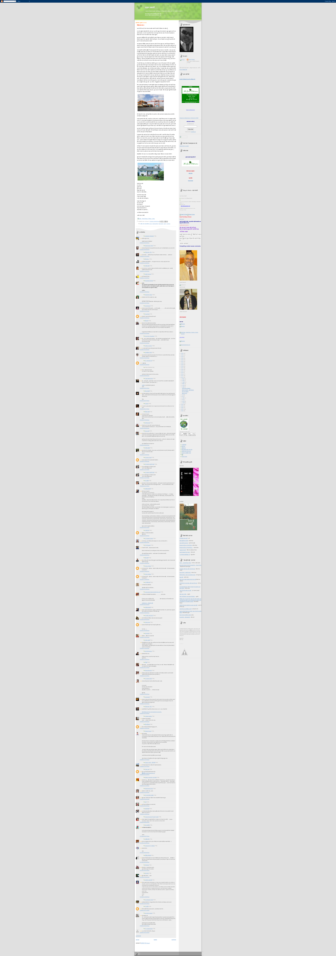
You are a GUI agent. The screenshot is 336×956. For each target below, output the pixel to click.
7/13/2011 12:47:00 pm (144, 766)
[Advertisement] (156, 947)
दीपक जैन (146, 320)
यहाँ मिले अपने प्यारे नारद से (186, 451)
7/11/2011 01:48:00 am (144, 317)
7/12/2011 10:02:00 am (144, 637)
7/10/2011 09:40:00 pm (144, 249)
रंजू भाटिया (146, 906)
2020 (182, 363)
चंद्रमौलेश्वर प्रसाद (148, 352)
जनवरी (183, 402)
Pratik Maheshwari (149, 378)
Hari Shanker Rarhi (149, 899)
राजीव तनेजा (147, 530)
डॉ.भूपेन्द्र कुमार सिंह (148, 880)
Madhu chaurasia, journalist (151, 777)
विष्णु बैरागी (146, 557)
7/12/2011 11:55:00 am (144, 648)
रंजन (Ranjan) (148, 545)
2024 (182, 356)
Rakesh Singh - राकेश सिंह (150, 762)
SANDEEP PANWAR (149, 236)
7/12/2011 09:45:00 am (144, 619)
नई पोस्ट (137, 939)
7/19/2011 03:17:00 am (144, 910)
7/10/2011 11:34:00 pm (144, 262)
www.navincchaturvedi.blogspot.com (152, 592)
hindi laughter (155, 223)
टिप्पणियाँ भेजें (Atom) (145, 943)
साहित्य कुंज (184, 447)
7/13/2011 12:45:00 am (144, 694)
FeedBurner (193, 131)
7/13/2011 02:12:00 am (144, 713)
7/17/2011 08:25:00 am (144, 852)
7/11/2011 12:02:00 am (144, 291)
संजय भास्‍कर (147, 633)
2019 (182, 364)
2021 (182, 361)
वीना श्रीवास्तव (147, 724)
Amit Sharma (147, 305)
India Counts (184, 456)
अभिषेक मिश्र (147, 839)
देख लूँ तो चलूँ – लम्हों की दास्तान (185, 572)
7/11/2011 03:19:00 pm (144, 535)
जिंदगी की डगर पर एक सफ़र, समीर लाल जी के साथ (188, 583)
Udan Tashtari (192, 59)
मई (182, 396)
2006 (182, 410)
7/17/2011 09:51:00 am (144, 870)
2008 (182, 407)
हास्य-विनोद (147, 223)
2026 (182, 353)
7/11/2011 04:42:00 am (144, 357)
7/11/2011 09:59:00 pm (144, 554)
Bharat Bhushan (148, 670)
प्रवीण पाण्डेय (147, 265)
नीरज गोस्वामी (147, 391)
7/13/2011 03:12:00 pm (144, 774)
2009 (182, 406)
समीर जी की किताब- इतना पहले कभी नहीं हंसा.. (187, 596)
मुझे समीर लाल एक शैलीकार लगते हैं (186, 608)
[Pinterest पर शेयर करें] (167, 221)
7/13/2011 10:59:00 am (144, 721)
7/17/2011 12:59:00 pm (144, 896)
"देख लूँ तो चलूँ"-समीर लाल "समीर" (185, 590)
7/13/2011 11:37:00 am (144, 759)
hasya (150, 223)
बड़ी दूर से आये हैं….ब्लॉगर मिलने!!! (188, 390)
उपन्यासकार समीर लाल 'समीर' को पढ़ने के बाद (187, 568)
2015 (182, 371)
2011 (182, 377)
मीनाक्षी (146, 662)
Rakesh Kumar (148, 731)
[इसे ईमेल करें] (160, 221)
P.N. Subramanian (149, 928)
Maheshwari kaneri (149, 788)
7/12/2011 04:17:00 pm (144, 667)
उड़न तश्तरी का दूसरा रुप (184, 542)
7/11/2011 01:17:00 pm (144, 485)
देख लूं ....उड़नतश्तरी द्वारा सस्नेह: (185, 562)
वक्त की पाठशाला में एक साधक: (185, 552)
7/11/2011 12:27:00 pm (144, 469)
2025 (182, 355)
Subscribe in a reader (184, 145)
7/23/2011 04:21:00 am (144, 932)
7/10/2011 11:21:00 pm (144, 256)
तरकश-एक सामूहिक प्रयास (186, 452)
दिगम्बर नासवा (147, 411)
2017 (182, 367)
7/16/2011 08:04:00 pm (144, 822)
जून (183, 394)
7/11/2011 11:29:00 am (144, 461)
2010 (182, 404)
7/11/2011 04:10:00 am (144, 349)
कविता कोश (190, 173)
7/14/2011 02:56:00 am (144, 799)
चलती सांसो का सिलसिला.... (186, 388)
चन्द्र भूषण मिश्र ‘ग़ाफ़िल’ (149, 795)
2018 (182, 366)
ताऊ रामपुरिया (147, 825)
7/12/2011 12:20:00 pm (144, 659)
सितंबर (183, 383)
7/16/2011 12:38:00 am (144, 814)
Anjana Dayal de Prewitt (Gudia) (152, 816)
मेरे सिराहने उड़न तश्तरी (184, 538)
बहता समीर (181, 577)
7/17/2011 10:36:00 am (144, 877)
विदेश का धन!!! (140, 25)
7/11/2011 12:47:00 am (144, 311)
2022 (182, 359)
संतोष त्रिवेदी (147, 808)
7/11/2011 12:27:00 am (144, 302)
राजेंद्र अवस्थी (147, 640)
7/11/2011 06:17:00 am (144, 408)
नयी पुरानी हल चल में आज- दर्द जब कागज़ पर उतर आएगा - (152, 711)
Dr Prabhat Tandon (149, 538)
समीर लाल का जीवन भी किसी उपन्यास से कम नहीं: (188, 579)
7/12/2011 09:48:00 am (144, 630)
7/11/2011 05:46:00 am (144, 375)
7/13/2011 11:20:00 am (144, 728)
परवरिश (143, 385)
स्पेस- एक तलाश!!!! (185, 391)
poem (165, 223)
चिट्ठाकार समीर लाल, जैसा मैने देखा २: (186, 547)
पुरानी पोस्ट (174, 939)
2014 (182, 372)
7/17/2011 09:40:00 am (144, 862)
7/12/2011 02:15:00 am (144, 604)
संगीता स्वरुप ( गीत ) (148, 252)
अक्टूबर (183, 382)
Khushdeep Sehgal (149, 280)
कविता (141, 223)
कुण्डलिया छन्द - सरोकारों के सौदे (147, 603)
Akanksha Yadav (148, 294)
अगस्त (183, 385)
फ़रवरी (183, 401)
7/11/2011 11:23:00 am (144, 454)
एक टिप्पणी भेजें (138, 935)
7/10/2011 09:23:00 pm (144, 242)
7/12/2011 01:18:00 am (144, 589)
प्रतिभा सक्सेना (147, 447)
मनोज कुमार (147, 865)
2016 (182, 369)
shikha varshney (148, 345)
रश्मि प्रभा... (147, 259)
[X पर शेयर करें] (164, 221)
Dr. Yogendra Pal (148, 360)
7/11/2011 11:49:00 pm (144, 571)
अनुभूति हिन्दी (184, 444)
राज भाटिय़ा (147, 480)
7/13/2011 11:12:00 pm (144, 785)
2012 (182, 375)
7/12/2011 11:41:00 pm (144, 675)
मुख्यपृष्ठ (155, 939)
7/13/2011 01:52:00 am (144, 703)
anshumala (147, 697)
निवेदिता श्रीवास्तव (148, 855)
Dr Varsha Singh (148, 678)
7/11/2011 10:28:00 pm (144, 563)
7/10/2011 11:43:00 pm (144, 277)
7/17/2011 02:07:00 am (144, 836)
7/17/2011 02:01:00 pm (144, 903)
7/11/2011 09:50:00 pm (144, 542)
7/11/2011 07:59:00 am (144, 419)
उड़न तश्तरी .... (151, 7)
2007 (182, 409)
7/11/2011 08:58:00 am (144, 428)
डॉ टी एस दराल (147, 422)
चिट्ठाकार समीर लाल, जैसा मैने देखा (186, 545)
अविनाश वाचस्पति (148, 488)
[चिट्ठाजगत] (182, 324)
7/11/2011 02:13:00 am (144, 343)
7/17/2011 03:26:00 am (144, 842)
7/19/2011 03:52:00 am (144, 925)
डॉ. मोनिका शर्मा (147, 582)
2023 (182, 358)
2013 (182, 374)
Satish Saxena (148, 274)
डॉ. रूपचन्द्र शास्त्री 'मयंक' (149, 464)
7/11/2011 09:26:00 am (144, 445)
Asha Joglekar (148, 566)
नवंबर (183, 380)
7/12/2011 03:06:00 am (144, 612)
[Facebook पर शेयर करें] (165, 221)
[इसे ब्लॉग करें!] (162, 221)
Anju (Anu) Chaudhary (149, 336)
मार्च (183, 399)
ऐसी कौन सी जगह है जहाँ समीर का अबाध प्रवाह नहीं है (188, 605)
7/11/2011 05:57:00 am (144, 400)
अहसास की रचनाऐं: (183, 550)
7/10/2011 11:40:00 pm (144, 271)
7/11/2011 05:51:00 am (144, 388)
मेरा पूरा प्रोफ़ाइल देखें (183, 69)
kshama (146, 403)
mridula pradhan (148, 716)
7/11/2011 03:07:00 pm (144, 527)
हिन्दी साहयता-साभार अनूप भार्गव (187, 449)
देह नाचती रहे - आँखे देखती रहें (185, 617)
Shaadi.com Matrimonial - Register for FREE (189, 117)
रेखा (145, 802)
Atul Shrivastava (148, 651)
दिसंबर (183, 378)
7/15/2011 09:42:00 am (144, 805)
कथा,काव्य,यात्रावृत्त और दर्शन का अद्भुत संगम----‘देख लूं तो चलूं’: (190, 565)
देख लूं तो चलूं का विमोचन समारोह (185, 614)
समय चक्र (147, 873)
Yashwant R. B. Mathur (150, 845)
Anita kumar (147, 622)
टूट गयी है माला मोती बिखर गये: (185, 554)
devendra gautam (148, 913)
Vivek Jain (147, 769)
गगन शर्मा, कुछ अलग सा (149, 615)
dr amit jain (147, 314)
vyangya (168, 223)
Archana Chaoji (148, 457)
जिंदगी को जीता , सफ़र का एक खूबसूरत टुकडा (187, 574)
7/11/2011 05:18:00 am (144, 364)
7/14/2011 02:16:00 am (144, 792)
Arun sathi (147, 431)
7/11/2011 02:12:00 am (144, 333)
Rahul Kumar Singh (149, 245)
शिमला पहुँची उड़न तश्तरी (184, 540)
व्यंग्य (144, 223)
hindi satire (161, 223)
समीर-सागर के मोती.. (183, 594)
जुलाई (183, 386)
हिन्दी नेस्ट (183, 446)
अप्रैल (183, 398)
